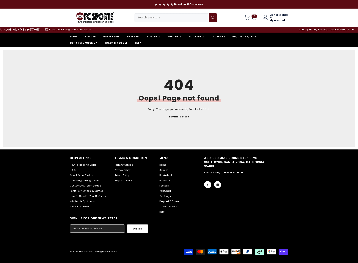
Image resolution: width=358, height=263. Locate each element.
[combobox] (171, 17)
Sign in (272, 16)
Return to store (179, 116)
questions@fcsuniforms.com (73, 29)
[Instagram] (217, 184)
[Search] (175, 17)
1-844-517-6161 (30, 29)
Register (283, 15)
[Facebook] (207, 184)
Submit (137, 228)
